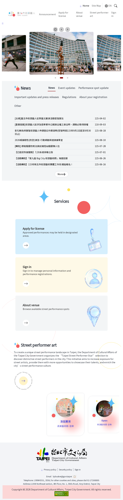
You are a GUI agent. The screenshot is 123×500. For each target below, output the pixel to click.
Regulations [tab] (69, 97)
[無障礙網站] (61, 493)
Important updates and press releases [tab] (36, 97)
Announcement (47, 14)
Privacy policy (50, 469)
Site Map (96, 5)
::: (80, 5)
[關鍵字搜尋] (116, 6)
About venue (79, 14)
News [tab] (51, 88)
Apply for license (63, 14)
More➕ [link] (61, 174)
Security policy (65, 469)
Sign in (113, 14)
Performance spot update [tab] (93, 88)
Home (86, 5)
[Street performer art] (23, 381)
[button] (55, 29)
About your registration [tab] (93, 97)
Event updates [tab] (66, 88)
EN (109, 5)
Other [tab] (17, 106)
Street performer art (99, 14)
